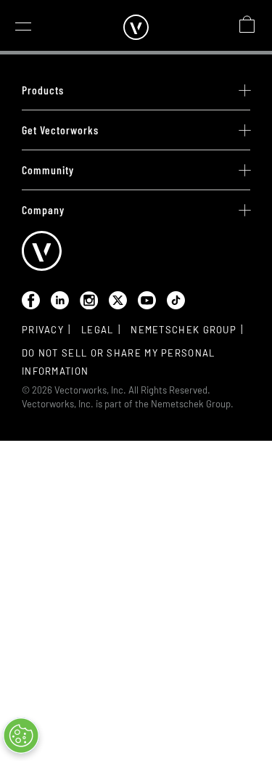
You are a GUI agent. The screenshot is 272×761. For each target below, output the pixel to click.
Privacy (43, 329)
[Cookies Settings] (21, 735)
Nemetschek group (183, 329)
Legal (97, 329)
